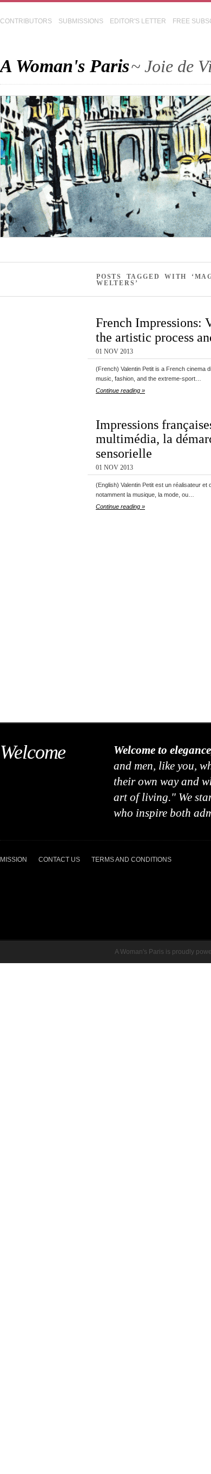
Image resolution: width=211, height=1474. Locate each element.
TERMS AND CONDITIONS (131, 859)
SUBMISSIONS (80, 21)
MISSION (13, 859)
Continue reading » (120, 390)
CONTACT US (59, 859)
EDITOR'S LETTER (138, 21)
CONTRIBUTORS (26, 21)
